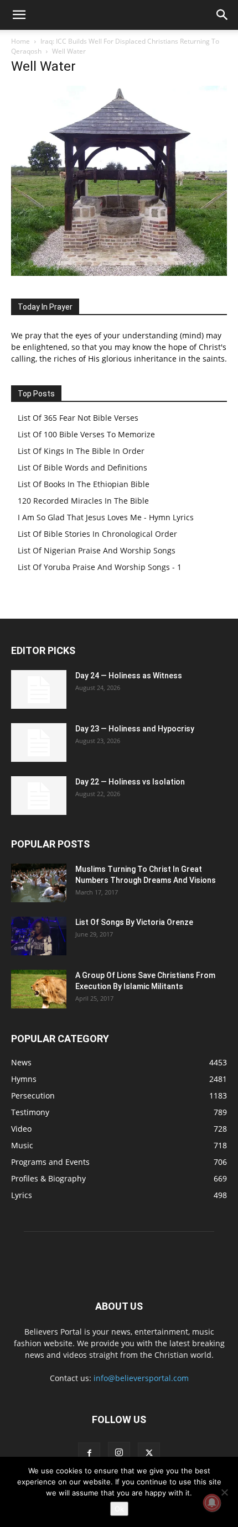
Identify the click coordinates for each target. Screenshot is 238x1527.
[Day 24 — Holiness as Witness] (38, 689)
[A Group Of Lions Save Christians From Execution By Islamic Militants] (38, 989)
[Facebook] (89, 1453)
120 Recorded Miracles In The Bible (83, 500)
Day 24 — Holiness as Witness (128, 675)
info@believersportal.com (141, 1378)
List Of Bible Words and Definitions (82, 467)
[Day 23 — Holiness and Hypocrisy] (38, 742)
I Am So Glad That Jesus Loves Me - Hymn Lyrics (106, 517)
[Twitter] (149, 1453)
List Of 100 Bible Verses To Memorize (86, 434)
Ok (119, 1508)
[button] (19, 15)
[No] (224, 1492)
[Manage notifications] (212, 1503)
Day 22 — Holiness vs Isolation (130, 781)
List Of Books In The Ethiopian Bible (83, 484)
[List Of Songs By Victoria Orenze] (38, 936)
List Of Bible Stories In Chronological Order (97, 534)
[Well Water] (119, 273)
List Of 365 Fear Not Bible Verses (78, 417)
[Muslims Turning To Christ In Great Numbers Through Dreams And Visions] (38, 883)
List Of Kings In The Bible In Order (81, 451)
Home (20, 41)
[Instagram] (119, 1453)
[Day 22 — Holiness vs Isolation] (38, 795)
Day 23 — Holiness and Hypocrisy (134, 728)
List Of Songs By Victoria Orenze (134, 922)
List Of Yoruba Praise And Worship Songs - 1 (100, 567)
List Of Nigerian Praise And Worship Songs (96, 550)
